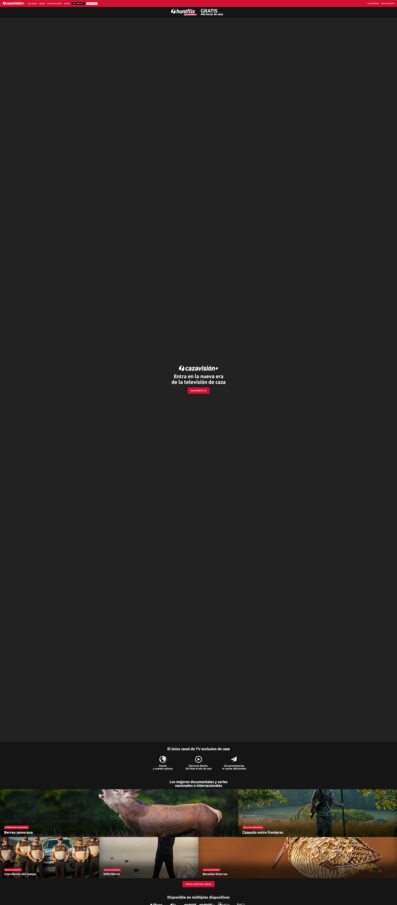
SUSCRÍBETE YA (198, 391)
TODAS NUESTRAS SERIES (198, 884)
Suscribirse (373, 3)
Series (42, 3)
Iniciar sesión (388, 3)
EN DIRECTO (78, 3)
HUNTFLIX (92, 3)
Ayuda (67, 3)
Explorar (32, 3)
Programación (54, 3)
